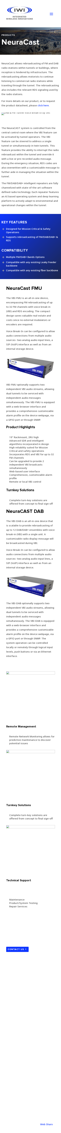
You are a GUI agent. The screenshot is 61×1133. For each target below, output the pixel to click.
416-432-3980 (14, 1078)
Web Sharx (46, 1124)
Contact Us (16, 949)
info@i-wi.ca (13, 1104)
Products (14, 1025)
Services (14, 1030)
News (12, 1036)
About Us (14, 1019)
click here (43, 105)
